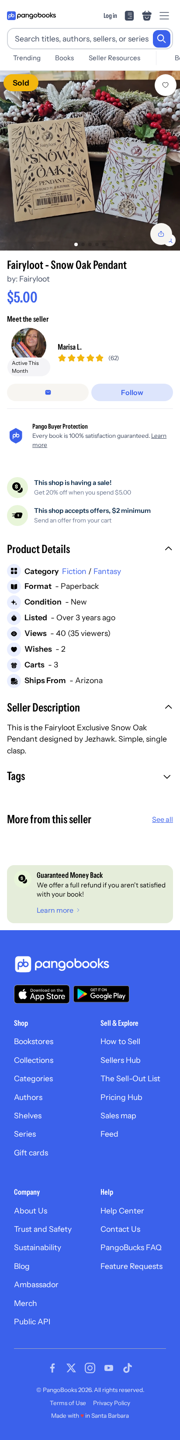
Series (25, 1133)
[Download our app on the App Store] (42, 994)
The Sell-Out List (130, 1078)
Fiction (74, 571)
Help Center (122, 1210)
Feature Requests (131, 1266)
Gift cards (31, 1152)
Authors (28, 1097)
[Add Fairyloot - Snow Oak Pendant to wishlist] (166, 85)
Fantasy (107, 571)
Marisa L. (70, 346)
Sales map (118, 1115)
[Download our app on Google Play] (101, 994)
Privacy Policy (111, 1402)
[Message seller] (48, 392)
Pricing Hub (121, 1097)
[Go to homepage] (31, 15)
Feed (109, 1133)
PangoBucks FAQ (131, 1247)
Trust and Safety (43, 1229)
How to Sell (120, 1041)
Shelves (28, 1115)
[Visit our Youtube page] (109, 1368)
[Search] (161, 39)
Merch (25, 1303)
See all (162, 819)
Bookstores (33, 1041)
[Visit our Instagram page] (90, 1368)
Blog (22, 1266)
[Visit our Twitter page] (71, 1368)
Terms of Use (68, 1402)
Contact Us (120, 1229)
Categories (33, 1078)
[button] (90, 550)
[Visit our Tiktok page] (127, 1368)
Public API (32, 1321)
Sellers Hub (120, 1060)
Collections (33, 1060)
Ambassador (36, 1284)
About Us (30, 1210)
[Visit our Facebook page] (52, 1368)
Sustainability (37, 1247)
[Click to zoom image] (90, 161)
